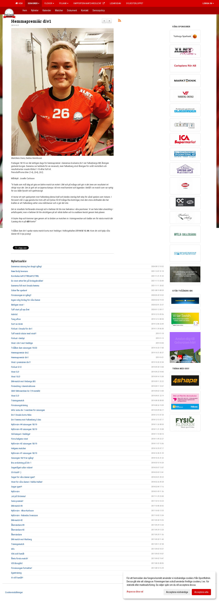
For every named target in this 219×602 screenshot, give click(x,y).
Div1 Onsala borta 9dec (21, 415)
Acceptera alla (201, 592)
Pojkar (63, 3)
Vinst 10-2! (15, 376)
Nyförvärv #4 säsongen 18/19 (24, 424)
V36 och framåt (17, 553)
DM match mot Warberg (21, 539)
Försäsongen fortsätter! (21, 568)
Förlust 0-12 (16, 367)
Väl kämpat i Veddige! (20, 434)
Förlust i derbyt (18, 338)
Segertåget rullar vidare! (22, 467)
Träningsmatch (17, 400)
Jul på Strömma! (18, 496)
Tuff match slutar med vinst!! (23, 333)
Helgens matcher (18, 448)
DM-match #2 (17, 520)
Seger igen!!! (16, 486)
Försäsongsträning (19, 405)
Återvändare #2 (17, 529)
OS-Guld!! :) (16, 472)
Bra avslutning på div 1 (21, 462)
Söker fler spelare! (19, 290)
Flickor (48, 3)
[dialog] (169, 585)
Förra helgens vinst (19, 439)
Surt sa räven (17, 324)
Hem (20, 3)
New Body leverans (19, 271)
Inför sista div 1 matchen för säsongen (28, 410)
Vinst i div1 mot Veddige (22, 343)
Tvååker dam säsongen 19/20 (24, 348)
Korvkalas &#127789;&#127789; (25, 276)
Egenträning (16, 573)
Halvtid (14, 314)
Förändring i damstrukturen (23, 386)
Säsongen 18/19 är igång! (22, 458)
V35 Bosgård (16, 563)
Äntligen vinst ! (17, 304)
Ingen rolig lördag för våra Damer (25, 300)
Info (13, 549)
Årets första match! (19, 558)
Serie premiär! (17, 501)
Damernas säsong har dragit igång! (26, 266)
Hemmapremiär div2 (20, 352)
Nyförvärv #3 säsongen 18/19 (24, 429)
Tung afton (16, 319)
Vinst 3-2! (15, 395)
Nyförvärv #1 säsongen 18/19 (24, 453)
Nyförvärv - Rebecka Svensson (24, 515)
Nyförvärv (15, 491)
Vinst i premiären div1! (21, 362)
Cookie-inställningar (14, 592)
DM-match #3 (17, 506)
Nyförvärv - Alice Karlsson (22, 510)
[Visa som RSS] (119, 21)
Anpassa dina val (135, 591)
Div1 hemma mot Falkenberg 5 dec (26, 419)
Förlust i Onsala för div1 (21, 328)
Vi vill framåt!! (17, 577)
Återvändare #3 (17, 525)
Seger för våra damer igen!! (23, 477)
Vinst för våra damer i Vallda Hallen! (26, 482)
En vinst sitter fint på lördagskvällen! (27, 281)
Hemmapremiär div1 (31, 21)
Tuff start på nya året (20, 309)
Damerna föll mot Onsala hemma (25, 285)
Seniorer (32, 3)
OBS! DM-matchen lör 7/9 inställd (25, 391)
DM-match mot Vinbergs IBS (23, 381)
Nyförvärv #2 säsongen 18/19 (24, 443)
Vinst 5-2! (15, 372)
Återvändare (16, 534)
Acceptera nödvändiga (177, 592)
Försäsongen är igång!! (21, 295)
